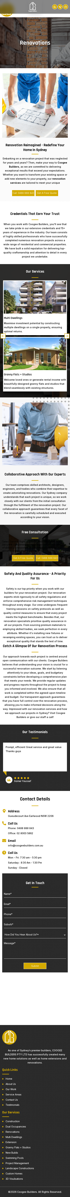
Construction (13, 1121)
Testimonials (12, 1105)
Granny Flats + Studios (18, 1147)
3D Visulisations (14, 1178)
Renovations (13, 1132)
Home (9, 1078)
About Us (11, 1084)
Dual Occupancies (16, 1126)
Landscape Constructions (20, 1168)
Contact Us (12, 1099)
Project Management (17, 1163)
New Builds (12, 1152)
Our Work (11, 1089)
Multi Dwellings (14, 1137)
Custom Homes (14, 1173)
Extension (11, 1142)
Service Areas (13, 1094)
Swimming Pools (15, 1158)
